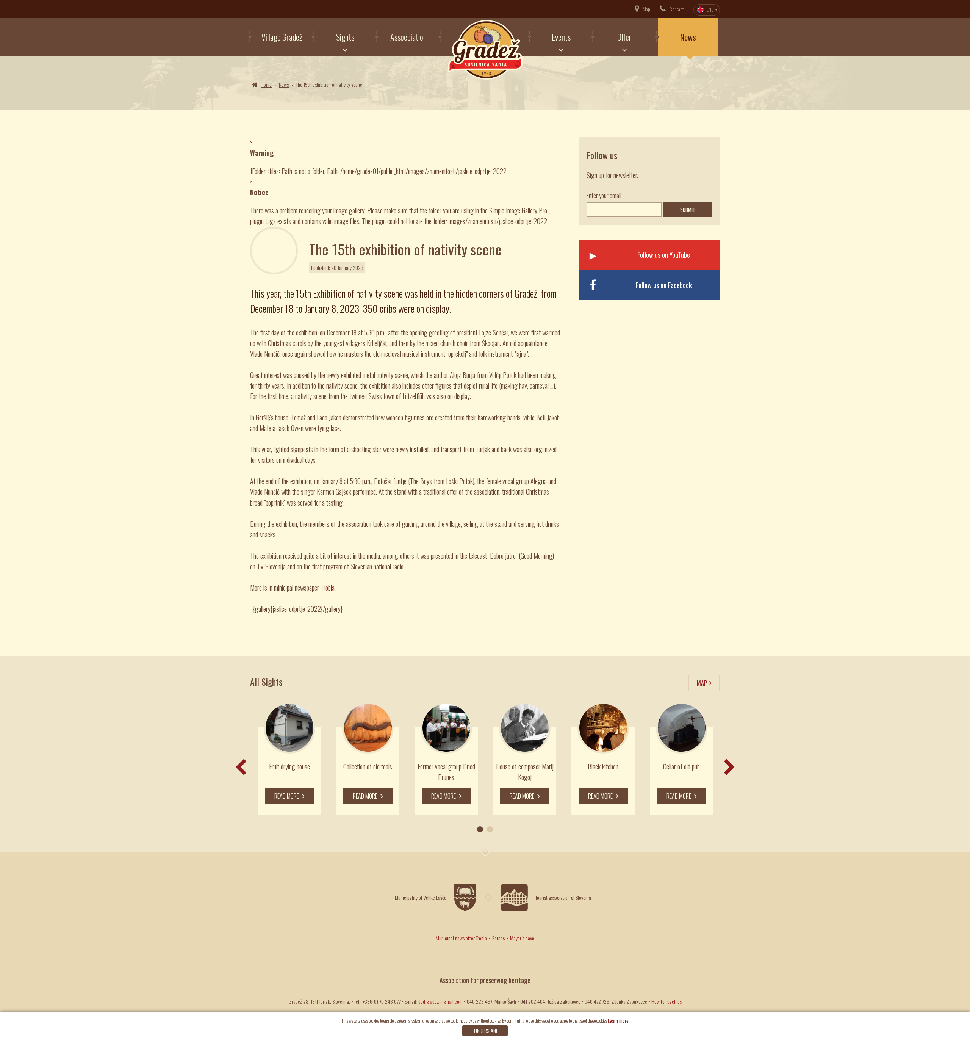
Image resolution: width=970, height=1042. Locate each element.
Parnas (498, 938)
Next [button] (729, 767)
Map (646, 9)
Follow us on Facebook (664, 285)
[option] (289, 758)
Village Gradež (281, 37)
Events (561, 37)
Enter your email (604, 195)
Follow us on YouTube (663, 255)
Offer (624, 37)
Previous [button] (240, 767)
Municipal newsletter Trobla (461, 938)
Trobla (328, 587)
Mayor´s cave (522, 938)
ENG (710, 9)
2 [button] (490, 829)
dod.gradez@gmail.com (440, 1001)
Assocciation (408, 37)
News (688, 37)
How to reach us (666, 1001)
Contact (677, 9)
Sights (345, 37)
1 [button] (480, 829)
